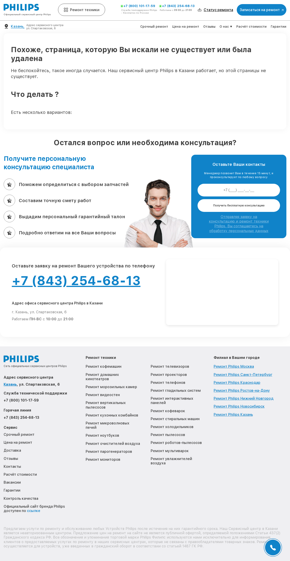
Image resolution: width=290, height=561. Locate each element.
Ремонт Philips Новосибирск (239, 406)
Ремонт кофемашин (103, 366)
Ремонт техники (84, 10)
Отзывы (209, 26)
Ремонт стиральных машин (175, 419)
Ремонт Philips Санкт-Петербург (243, 374)
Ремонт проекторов (169, 374)
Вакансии (12, 482)
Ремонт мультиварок (170, 451)
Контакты (12, 466)
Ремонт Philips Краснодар (237, 382)
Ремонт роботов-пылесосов (176, 443)
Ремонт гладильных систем (176, 390)
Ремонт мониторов (103, 459)
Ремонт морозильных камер (111, 387)
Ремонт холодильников (172, 427)
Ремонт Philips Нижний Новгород (243, 398)
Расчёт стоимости (251, 26)
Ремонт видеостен (103, 395)
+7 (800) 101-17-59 (139, 6)
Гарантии (278, 26)
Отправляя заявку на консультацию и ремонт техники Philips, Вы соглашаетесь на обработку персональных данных (239, 224)
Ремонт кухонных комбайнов (112, 415)
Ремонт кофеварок (168, 411)
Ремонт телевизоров (170, 366)
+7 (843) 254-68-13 (178, 6)
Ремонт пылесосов (168, 435)
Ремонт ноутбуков (102, 435)
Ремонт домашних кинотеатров (102, 376)
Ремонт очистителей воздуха (113, 443)
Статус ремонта (218, 10)
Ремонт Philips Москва (234, 366)
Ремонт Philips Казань (233, 414)
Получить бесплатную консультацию (239, 205)
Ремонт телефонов (168, 382)
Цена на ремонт (185, 26)
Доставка (12, 450)
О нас (224, 26)
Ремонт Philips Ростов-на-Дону (242, 390)
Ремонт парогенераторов (109, 451)
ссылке (33, 511)
